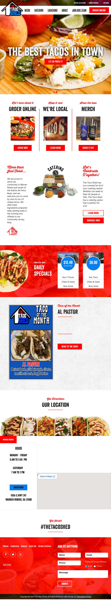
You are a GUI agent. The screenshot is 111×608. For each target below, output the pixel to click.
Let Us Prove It (55, 61)
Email (90, 566)
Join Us (32, 546)
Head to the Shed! (70, 346)
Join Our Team (79, 10)
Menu (27, 10)
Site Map (7, 564)
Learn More (55, 147)
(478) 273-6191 (80, 3)
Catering (38, 10)
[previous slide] (3, 47)
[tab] (54, 92)
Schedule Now (93, 220)
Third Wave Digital (84, 597)
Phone (99, 566)
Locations (52, 10)
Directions (93, 3)
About (65, 10)
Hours (106, 3)
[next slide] (107, 47)
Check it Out (88, 147)
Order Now (23, 147)
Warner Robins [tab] (8, 439)
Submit (65, 583)
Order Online (99, 10)
